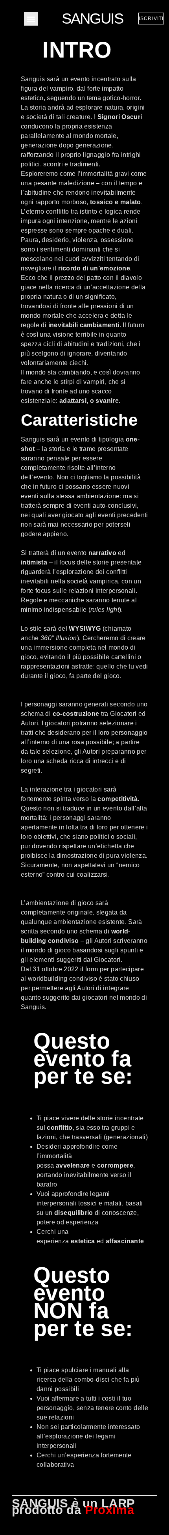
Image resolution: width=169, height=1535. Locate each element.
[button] (31, 19)
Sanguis (92, 18)
